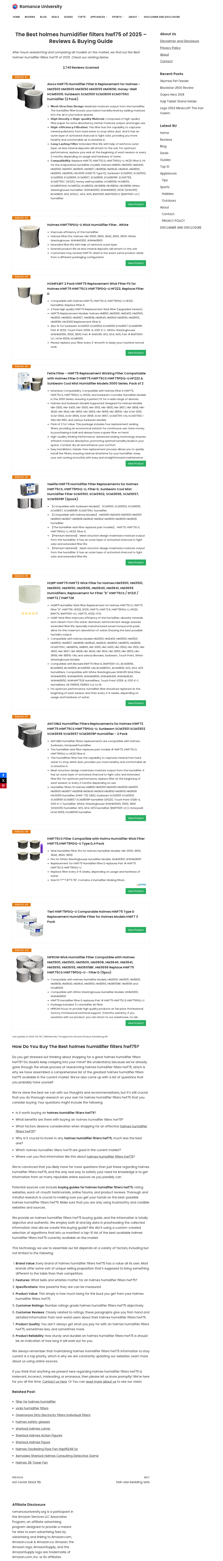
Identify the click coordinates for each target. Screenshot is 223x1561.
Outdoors (169, 201)
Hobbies (168, 194)
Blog (43, 17)
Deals (55, 17)
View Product (136, 204)
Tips (165, 180)
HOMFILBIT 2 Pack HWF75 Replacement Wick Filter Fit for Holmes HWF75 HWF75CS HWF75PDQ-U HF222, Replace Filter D (95, 288)
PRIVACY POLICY (173, 221)
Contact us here (54, 1382)
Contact (166, 61)
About (164, 55)
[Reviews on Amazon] (30, 613)
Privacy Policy (170, 48)
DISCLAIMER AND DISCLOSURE (162, 17)
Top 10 (82, 17)
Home (16, 17)
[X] (3, 780)
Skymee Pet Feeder (174, 81)
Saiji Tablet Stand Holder (178, 101)
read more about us (101, 1382)
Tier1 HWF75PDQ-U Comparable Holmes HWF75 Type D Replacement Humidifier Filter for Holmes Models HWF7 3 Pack (92, 916)
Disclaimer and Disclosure (179, 41)
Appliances (168, 173)
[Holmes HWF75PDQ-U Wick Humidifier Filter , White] (30, 236)
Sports (165, 187)
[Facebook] (3, 775)
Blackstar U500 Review (177, 88)
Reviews (30, 17)
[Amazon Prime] (141, 885)
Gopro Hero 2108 (172, 94)
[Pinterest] (3, 785)
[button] (106, 17)
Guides (68, 17)
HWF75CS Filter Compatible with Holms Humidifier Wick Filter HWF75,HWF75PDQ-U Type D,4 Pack (96, 841)
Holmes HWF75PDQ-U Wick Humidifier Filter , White (87, 225)
